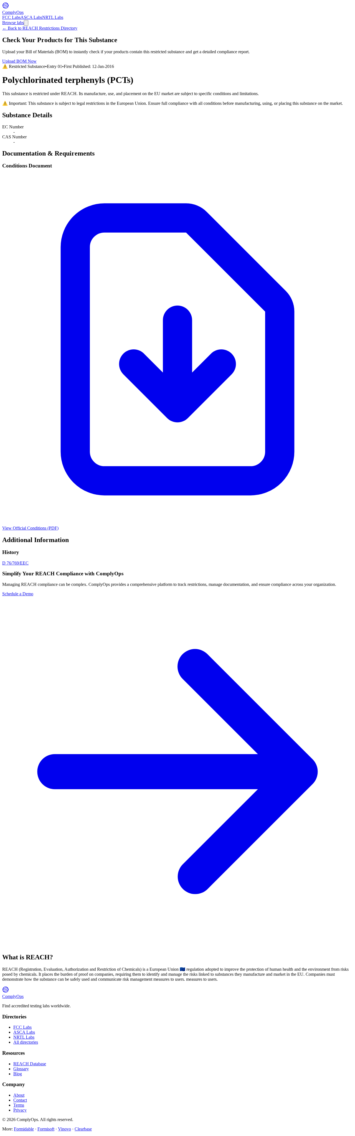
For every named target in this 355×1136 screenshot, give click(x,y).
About (18, 1095)
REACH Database (29, 1063)
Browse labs (13, 22)
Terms (18, 1105)
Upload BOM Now (19, 61)
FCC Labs (11, 17)
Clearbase (83, 1129)
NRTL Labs (52, 17)
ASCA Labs (31, 17)
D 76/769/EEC (15, 563)
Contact (20, 1100)
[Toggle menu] (26, 23)
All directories (25, 1042)
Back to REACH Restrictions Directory (39, 28)
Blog (17, 1073)
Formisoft (45, 1129)
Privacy (20, 1110)
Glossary (21, 1068)
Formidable (24, 1129)
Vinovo (64, 1129)
